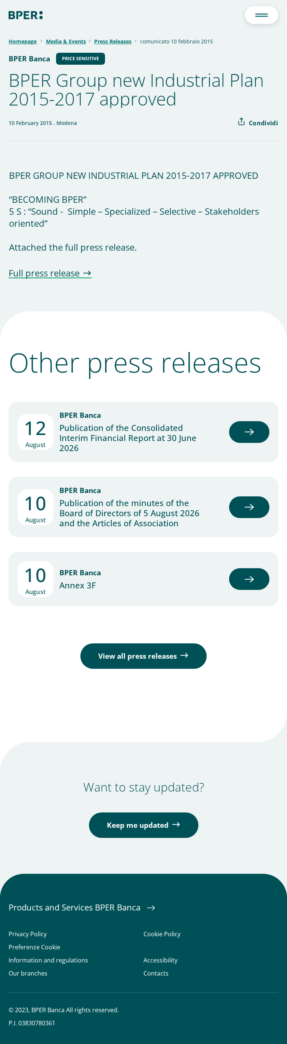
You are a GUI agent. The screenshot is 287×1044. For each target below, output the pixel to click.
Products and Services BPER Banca (76, 907)
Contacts (156, 973)
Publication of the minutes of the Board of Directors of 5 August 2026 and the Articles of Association (129, 513)
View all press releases (137, 656)
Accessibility (161, 960)
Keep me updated (138, 825)
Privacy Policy (28, 934)
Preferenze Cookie (34, 947)
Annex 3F (77, 585)
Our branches (28, 973)
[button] (261, 15)
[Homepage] (26, 15)
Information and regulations (48, 960)
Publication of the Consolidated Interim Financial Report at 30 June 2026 (128, 438)
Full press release (44, 273)
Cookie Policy (162, 934)
